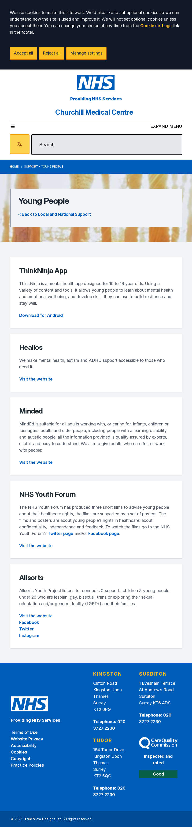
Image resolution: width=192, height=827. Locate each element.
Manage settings (86, 53)
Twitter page (60, 533)
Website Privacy (27, 738)
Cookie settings (156, 25)
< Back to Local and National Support (54, 214)
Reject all (51, 53)
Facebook (29, 622)
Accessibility (24, 745)
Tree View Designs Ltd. (43, 819)
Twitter (26, 628)
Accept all (23, 53)
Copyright (20, 758)
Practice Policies (27, 765)
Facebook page (103, 533)
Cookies (19, 752)
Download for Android (41, 315)
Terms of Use (24, 732)
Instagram (29, 635)
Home (14, 166)
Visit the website (36, 379)
